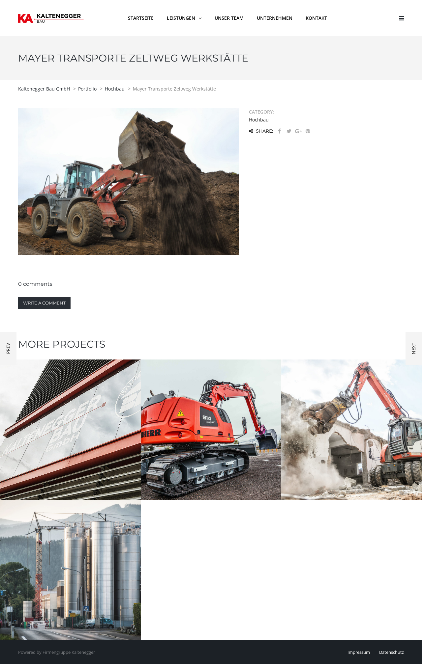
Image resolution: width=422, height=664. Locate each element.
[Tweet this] (289, 131)
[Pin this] (308, 131)
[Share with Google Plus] (298, 131)
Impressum (358, 652)
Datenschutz (391, 652)
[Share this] (279, 131)
